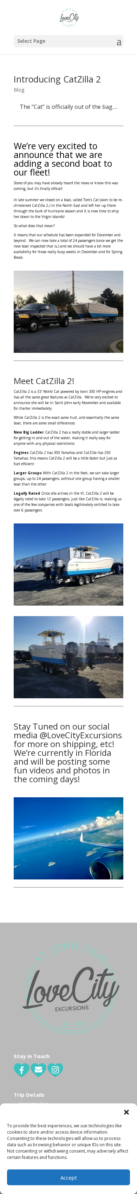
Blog (19, 89)
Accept (68, 1177)
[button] (126, 1112)
